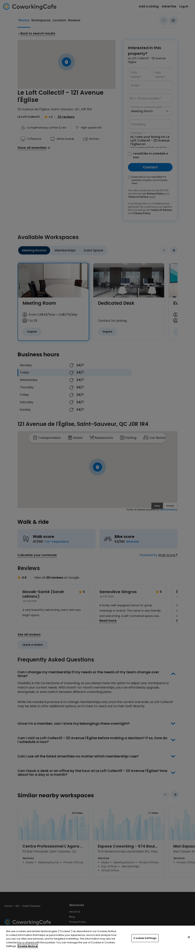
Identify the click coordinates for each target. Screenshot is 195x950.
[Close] (189, 937)
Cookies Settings (144, 938)
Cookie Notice (27, 946)
